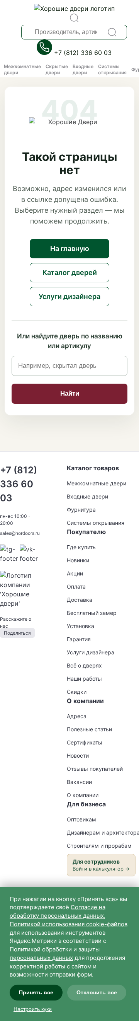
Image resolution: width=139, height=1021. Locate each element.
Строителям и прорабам (99, 845)
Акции (75, 573)
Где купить (81, 547)
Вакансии (79, 782)
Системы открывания (112, 69)
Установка (80, 626)
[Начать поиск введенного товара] (112, 32)
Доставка (79, 599)
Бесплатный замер (92, 613)
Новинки (78, 560)
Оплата (76, 586)
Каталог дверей (69, 272)
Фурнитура (81, 509)
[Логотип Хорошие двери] (74, 8)
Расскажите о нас (15, 626)
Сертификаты (84, 742)
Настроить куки (33, 1009)
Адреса (76, 716)
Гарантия (79, 639)
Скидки (76, 691)
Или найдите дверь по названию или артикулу (69, 341)
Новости (78, 755)
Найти (69, 393)
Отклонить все (96, 992)
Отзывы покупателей (95, 768)
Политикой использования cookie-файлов (68, 924)
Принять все (36, 992)
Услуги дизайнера (69, 296)
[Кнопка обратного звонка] (45, 52)
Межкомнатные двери (96, 483)
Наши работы (84, 678)
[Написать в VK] (30, 558)
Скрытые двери (57, 69)
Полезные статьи (89, 729)
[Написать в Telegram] (10, 558)
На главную (69, 248)
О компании (82, 795)
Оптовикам (81, 819)
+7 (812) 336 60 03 (83, 52)
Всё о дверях (84, 665)
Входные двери (83, 69)
